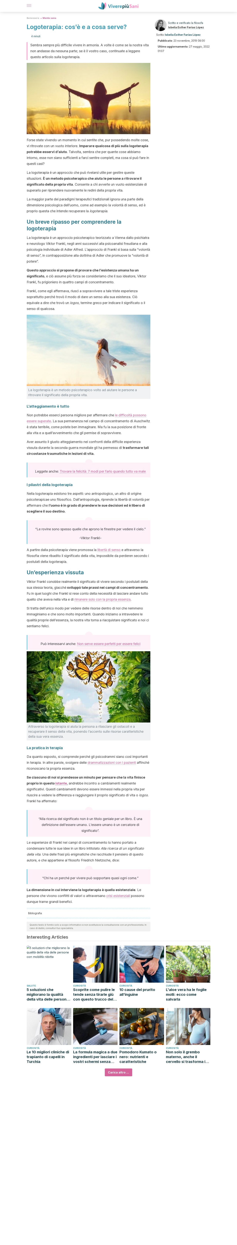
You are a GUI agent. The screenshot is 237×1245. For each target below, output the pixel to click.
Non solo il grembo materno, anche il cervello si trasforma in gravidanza (187, 1057)
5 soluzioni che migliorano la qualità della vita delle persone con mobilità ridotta (48, 994)
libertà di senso (109, 550)
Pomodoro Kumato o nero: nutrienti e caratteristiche (138, 1057)
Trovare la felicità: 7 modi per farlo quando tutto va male (103, 471)
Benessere (33, 18)
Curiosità (79, 985)
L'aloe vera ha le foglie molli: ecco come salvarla (186, 994)
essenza (124, 599)
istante (61, 783)
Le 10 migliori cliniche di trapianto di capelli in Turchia (48, 1057)
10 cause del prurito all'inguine (137, 992)
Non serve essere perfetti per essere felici (108, 644)
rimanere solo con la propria (96, 599)
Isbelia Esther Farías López (186, 27)
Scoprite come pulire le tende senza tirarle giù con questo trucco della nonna (94, 994)
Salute (31, 985)
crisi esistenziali (118, 896)
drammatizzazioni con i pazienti (112, 763)
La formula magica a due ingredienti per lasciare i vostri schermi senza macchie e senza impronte (95, 1057)
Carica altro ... (118, 1072)
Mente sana (49, 18)
